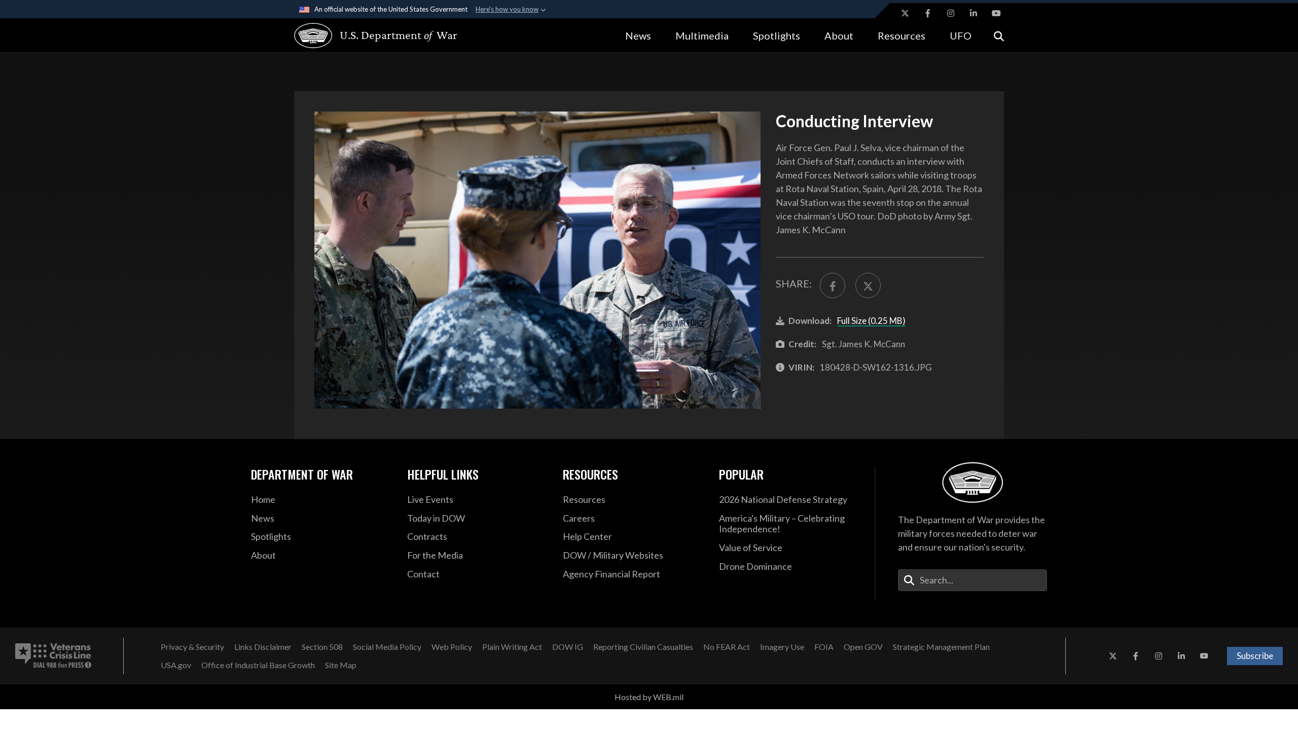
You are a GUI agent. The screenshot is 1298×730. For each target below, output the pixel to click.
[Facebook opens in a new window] (927, 13)
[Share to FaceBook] (832, 285)
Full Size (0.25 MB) (871, 320)
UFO (960, 35)
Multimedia (702, 35)
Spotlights (776, 35)
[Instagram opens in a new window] (950, 13)
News (638, 35)
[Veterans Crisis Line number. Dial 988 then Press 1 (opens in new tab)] (53, 656)
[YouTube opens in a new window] (996, 13)
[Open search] (999, 35)
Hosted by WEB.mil (649, 697)
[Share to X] (868, 285)
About (838, 35)
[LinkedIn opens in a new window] (973, 13)
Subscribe (1255, 655)
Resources (901, 35)
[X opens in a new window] (905, 13)
